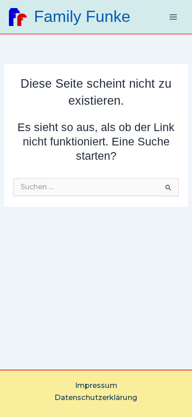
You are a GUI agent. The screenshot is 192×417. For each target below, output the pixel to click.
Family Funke (82, 17)
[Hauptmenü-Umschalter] (173, 17)
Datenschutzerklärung (96, 397)
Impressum (96, 385)
